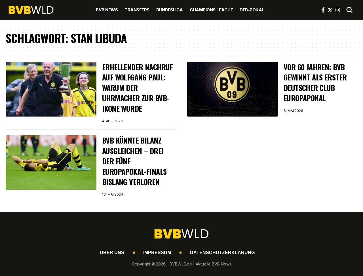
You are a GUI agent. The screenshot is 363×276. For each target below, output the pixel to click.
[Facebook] (323, 10)
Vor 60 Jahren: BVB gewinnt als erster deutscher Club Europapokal (315, 82)
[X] (330, 10)
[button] (349, 10)
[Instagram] (337, 10)
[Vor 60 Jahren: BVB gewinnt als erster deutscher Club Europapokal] (232, 89)
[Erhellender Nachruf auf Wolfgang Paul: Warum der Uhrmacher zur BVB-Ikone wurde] (51, 89)
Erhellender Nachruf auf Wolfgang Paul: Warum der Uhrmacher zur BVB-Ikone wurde (137, 87)
